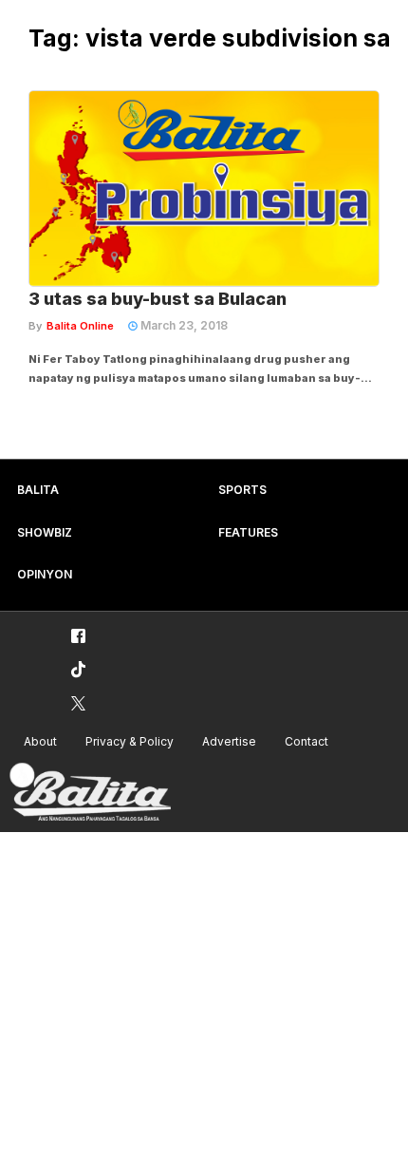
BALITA (38, 490)
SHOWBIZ (44, 532)
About (40, 741)
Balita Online (80, 325)
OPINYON (44, 574)
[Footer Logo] (90, 793)
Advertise (229, 741)
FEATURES (248, 532)
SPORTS (242, 490)
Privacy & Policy (129, 741)
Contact (306, 741)
